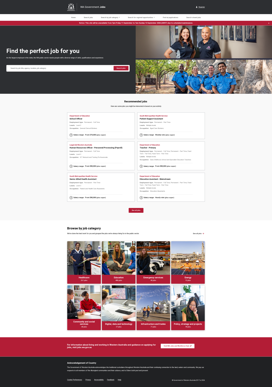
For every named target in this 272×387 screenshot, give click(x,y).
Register (201, 7)
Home (73, 17)
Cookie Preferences (74, 380)
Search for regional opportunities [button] (140, 17)
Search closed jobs (193, 17)
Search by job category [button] (110, 17)
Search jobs (88, 17)
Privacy (88, 380)
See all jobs (136, 210)
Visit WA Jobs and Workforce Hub (176, 346)
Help (119, 380)
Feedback (110, 380)
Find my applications (170, 17)
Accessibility (99, 380)
